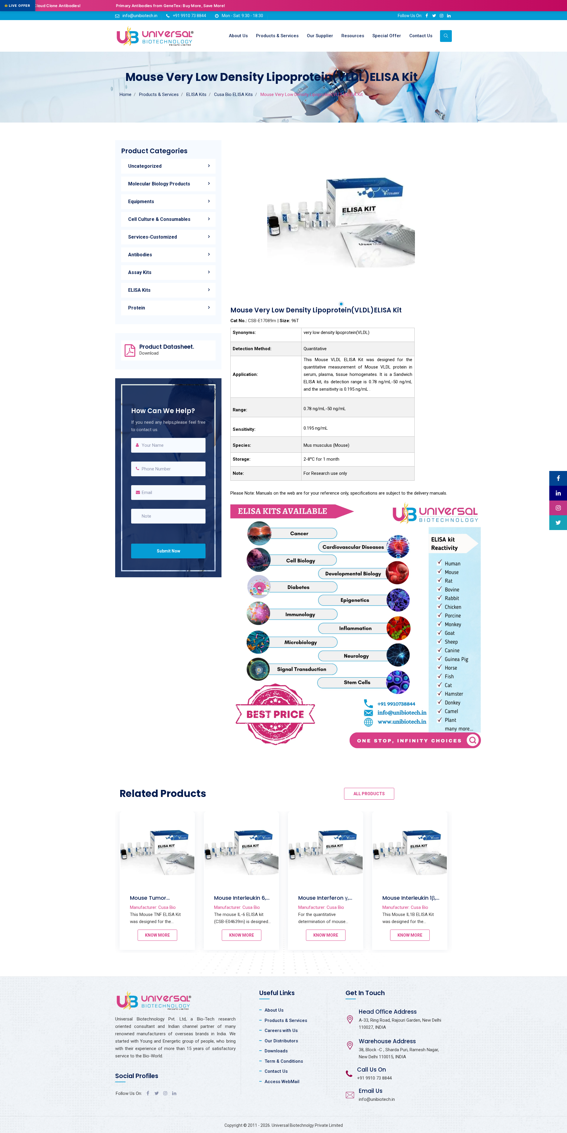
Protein (136, 308)
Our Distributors (281, 1041)
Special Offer (386, 35)
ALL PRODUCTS (369, 793)
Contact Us (420, 35)
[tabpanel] (341, 214)
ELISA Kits (196, 94)
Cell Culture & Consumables (159, 219)
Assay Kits (139, 272)
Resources (352, 35)
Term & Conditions (284, 1061)
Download (149, 353)
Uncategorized (145, 166)
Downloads (276, 1051)
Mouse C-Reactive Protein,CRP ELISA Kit (157, 901)
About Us (238, 35)
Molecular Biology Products (159, 184)
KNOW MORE (157, 935)
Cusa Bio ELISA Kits (233, 94)
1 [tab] (341, 304)
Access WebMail (282, 1081)
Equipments (141, 201)
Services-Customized (152, 237)
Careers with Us (281, 1030)
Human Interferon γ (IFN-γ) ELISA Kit (323, 901)
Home (125, 94)
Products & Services (277, 35)
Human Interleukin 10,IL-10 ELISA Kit (238, 901)
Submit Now (168, 551)
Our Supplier (320, 35)
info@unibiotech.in (140, 15)
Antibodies (140, 254)
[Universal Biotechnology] (155, 36)
